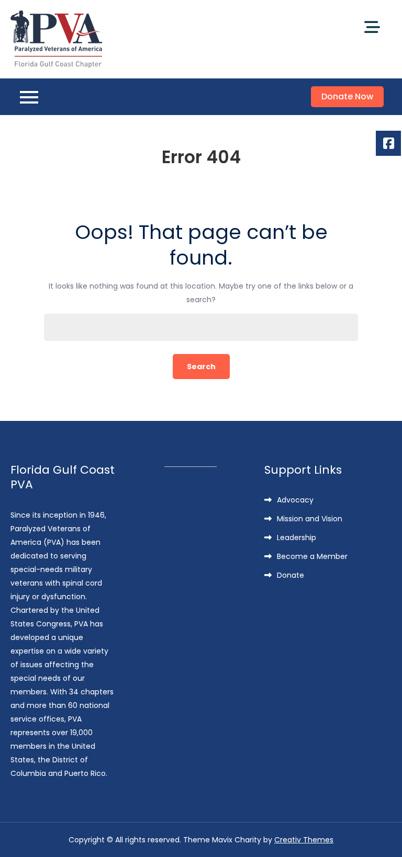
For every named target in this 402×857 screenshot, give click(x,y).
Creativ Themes (303, 840)
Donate (290, 575)
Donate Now (347, 96)
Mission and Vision (309, 518)
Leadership (296, 537)
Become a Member (312, 556)
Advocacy (295, 500)
